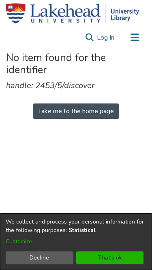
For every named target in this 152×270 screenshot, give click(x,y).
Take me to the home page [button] (76, 111)
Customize (19, 241)
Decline (39, 258)
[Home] (72, 13)
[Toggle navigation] (134, 37)
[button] (89, 37)
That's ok (110, 258)
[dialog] (76, 241)
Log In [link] (106, 37)
